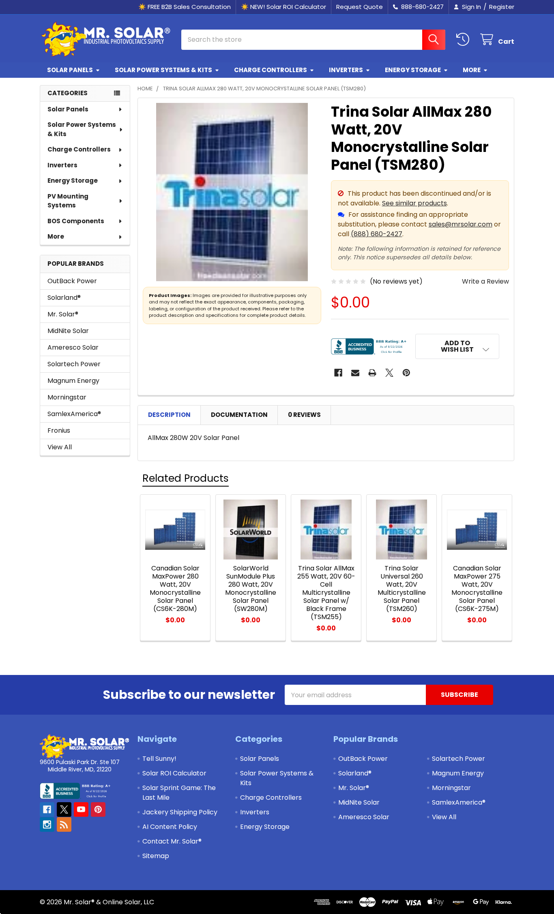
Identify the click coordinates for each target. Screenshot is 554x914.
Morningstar (66, 397)
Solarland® (64, 297)
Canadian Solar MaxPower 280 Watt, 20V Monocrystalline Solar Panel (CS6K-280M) (175, 588)
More (472, 70)
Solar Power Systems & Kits (163, 70)
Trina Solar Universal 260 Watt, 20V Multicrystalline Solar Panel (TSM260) (402, 588)
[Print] (372, 372)
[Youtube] (81, 809)
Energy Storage (413, 70)
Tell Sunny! (159, 758)
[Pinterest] (406, 372)
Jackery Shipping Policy (179, 812)
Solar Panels (70, 70)
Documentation (239, 414)
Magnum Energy (73, 380)
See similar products (414, 203)
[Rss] (64, 824)
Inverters (346, 70)
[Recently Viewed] (464, 39)
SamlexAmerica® (74, 414)
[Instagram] (47, 824)
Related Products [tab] (185, 478)
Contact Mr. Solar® (172, 841)
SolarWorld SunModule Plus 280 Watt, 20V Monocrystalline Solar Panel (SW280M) (250, 588)
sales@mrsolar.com (460, 224)
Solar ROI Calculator (174, 773)
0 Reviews (304, 414)
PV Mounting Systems (67, 201)
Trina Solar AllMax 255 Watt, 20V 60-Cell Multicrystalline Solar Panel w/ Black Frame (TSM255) (326, 592)
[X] (389, 372)
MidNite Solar (68, 330)
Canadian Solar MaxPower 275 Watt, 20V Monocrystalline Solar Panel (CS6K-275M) (476, 588)
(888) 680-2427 (376, 234)
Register (501, 6)
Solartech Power (74, 364)
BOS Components (75, 221)
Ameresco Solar (73, 347)
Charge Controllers (270, 70)
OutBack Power (72, 281)
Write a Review (485, 281)
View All (59, 447)
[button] (457, 346)
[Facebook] (338, 372)
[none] (232, 192)
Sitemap (155, 856)
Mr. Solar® (62, 314)
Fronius (58, 430)
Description (169, 414)
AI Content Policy (169, 826)
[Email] (355, 372)
